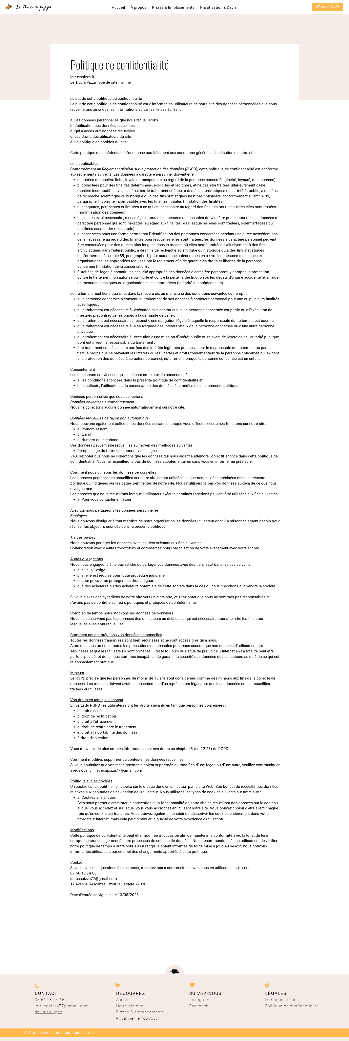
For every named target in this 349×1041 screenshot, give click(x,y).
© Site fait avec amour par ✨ (60, 1032)
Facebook (198, 1006)
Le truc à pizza (34, 7)
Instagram (199, 999)
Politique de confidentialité (292, 1006)
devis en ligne (48, 1012)
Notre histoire (130, 1006)
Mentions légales (282, 999)
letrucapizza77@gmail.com (119, 770)
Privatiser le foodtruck (138, 1018)
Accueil (123, 999)
